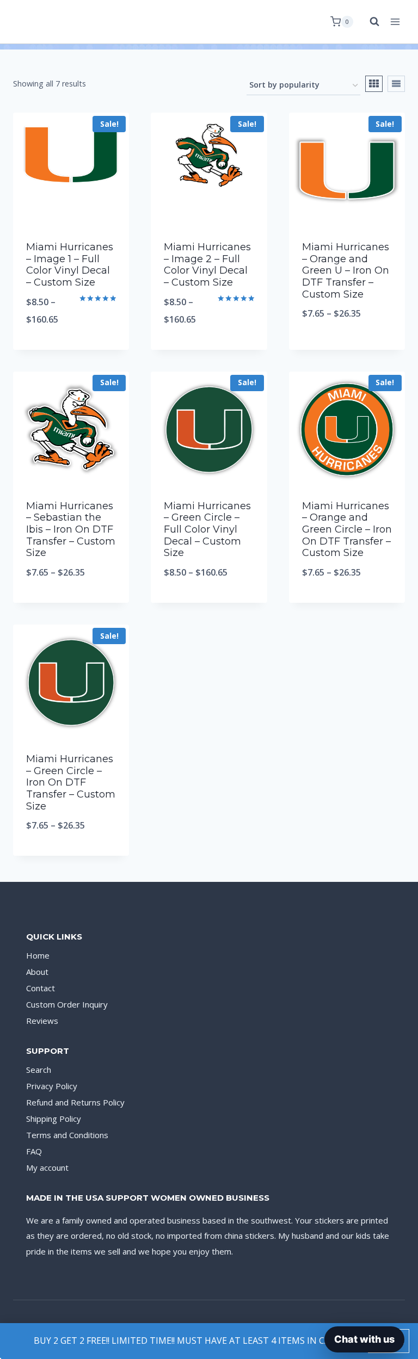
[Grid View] (374, 84)
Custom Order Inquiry (67, 1004)
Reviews (42, 1020)
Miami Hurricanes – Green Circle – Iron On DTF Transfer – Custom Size (70, 782)
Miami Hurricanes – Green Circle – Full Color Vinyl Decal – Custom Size (207, 529)
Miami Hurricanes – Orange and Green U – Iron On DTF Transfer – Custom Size (345, 270)
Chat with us (364, 1339)
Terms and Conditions (67, 1134)
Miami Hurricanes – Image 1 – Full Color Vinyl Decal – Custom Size (69, 264)
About (37, 971)
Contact (40, 988)
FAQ (34, 1151)
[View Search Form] (369, 22)
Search (38, 1069)
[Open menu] (395, 21)
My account (47, 1167)
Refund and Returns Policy (75, 1102)
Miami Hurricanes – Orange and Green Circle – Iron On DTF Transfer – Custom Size (347, 529)
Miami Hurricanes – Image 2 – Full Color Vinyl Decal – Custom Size (207, 264)
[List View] (396, 84)
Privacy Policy (51, 1085)
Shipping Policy (53, 1118)
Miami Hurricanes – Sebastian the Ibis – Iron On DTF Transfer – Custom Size (70, 529)
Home (38, 955)
